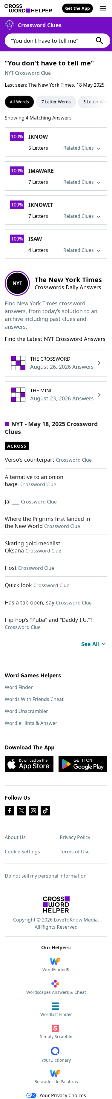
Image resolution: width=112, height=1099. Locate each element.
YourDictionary (56, 1060)
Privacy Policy (75, 837)
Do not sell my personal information (46, 876)
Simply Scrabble (56, 1036)
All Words (19, 102)
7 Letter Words (56, 102)
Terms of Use (75, 851)
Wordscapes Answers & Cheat (56, 992)
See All (90, 644)
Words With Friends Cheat (34, 699)
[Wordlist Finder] (56, 904)
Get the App (77, 8)
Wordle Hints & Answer (31, 723)
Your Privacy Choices (62, 1095)
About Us (15, 837)
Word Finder (19, 687)
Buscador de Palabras (56, 1081)
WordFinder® (56, 969)
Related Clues (79, 148)
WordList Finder (56, 1014)
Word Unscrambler (26, 711)
